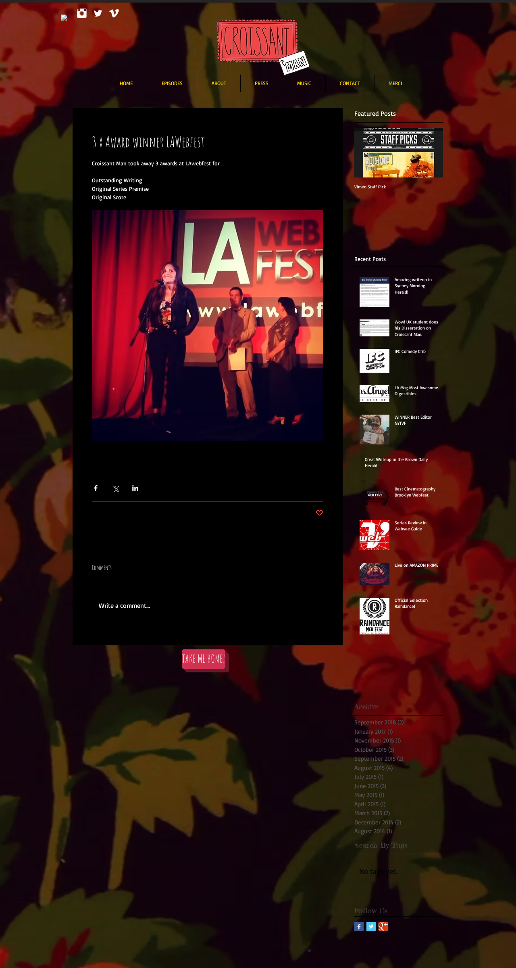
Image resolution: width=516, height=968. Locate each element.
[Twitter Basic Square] (371, 926)
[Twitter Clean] (98, 13)
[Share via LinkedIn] (135, 488)
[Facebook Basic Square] (359, 926)
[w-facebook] (66, 19)
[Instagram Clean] (82, 13)
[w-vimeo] (114, 13)
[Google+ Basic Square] (383, 926)
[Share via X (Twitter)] (115, 488)
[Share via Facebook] (96, 488)
